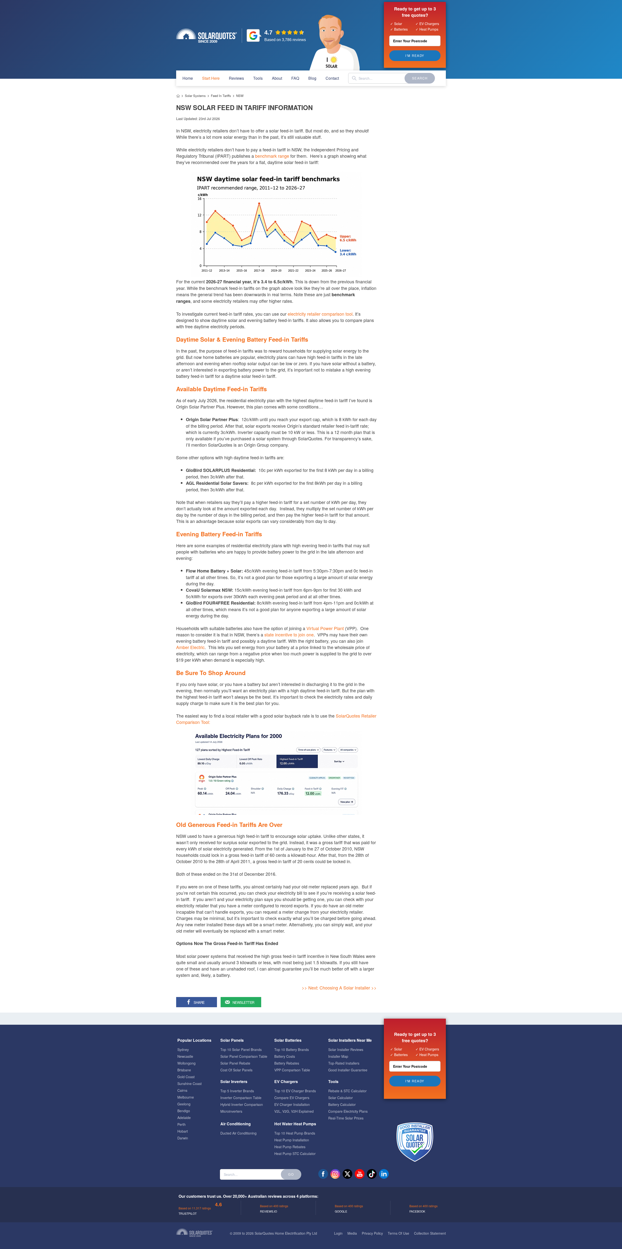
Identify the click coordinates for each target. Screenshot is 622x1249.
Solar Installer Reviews (345, 1049)
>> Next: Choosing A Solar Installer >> (339, 987)
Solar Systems (195, 96)
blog (312, 78)
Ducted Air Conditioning (238, 1133)
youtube (359, 1174)
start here (211, 78)
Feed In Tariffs (221, 96)
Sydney (183, 1049)
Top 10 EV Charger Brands (295, 1090)
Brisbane (184, 1069)
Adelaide (184, 1117)
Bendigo (183, 1110)
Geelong (183, 1104)
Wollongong (186, 1063)
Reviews (236, 78)
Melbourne (185, 1097)
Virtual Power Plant (325, 628)
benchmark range (272, 156)
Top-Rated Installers (343, 1063)
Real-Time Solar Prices (345, 1118)
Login (338, 1233)
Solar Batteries (288, 1040)
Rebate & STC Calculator (347, 1090)
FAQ (295, 78)
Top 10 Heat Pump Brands (294, 1133)
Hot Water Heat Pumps (295, 1124)
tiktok (372, 1174)
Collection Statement (430, 1233)
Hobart (182, 1131)
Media (352, 1233)
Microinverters (231, 1111)
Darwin (182, 1138)
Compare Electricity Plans (348, 1111)
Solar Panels (232, 1040)
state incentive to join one (289, 634)
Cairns (182, 1090)
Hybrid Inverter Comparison (241, 1104)
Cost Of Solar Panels (236, 1069)
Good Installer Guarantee (347, 1069)
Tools (258, 78)
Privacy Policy (372, 1233)
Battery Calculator (342, 1104)
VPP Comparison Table (292, 1069)
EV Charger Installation (292, 1104)
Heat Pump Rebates (289, 1146)
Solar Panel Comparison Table (243, 1056)
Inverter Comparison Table (240, 1097)
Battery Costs (284, 1056)
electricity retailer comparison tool (320, 314)
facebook (323, 1174)
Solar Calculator (340, 1097)
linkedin (384, 1174)
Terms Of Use (398, 1233)
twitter (347, 1174)
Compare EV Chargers (291, 1097)
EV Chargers (286, 1081)
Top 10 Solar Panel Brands (241, 1049)
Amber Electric (190, 647)
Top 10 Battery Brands (291, 1049)
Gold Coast (186, 1076)
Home (178, 96)
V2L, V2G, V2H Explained (294, 1111)
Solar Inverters (233, 1081)
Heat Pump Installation (291, 1139)
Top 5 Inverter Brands (237, 1090)
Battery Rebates (286, 1063)
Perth (181, 1124)
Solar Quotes (206, 35)
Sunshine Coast (189, 1083)
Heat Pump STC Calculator (295, 1153)
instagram (335, 1174)
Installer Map (338, 1056)
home (187, 78)
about (277, 78)
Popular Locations (194, 1040)
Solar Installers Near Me (350, 1040)
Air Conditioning (235, 1124)
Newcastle (185, 1056)
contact (332, 78)
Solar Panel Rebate (235, 1063)
